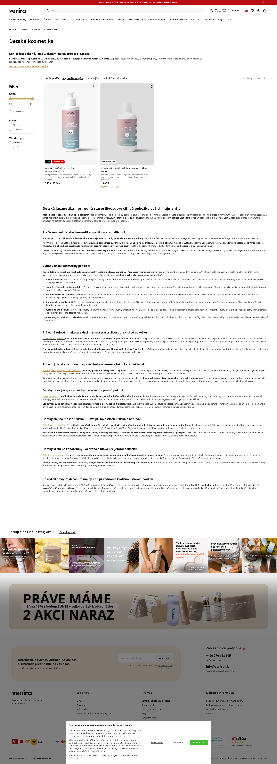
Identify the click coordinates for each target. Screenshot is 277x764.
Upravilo (258, 758)
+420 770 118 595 (222, 9)
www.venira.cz (20, 758)
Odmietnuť (178, 742)
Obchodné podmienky (217, 709)
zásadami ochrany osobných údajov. (165, 667)
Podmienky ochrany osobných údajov (224, 705)
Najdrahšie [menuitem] (108, 78)
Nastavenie (157, 742)
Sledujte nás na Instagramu (31, 532)
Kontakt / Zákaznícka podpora (155, 700)
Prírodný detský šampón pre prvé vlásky (62, 370)
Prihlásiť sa (258, 10)
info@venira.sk (217, 666)
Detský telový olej (51, 396)
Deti (15, 147)
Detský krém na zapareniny (56, 455)
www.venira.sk (43, 758)
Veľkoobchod (83, 709)
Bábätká (17, 142)
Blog (143, 713)
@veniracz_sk (67, 532)
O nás (79, 700)
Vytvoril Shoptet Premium (234, 758)
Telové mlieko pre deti (53, 338)
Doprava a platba (149, 705)
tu (78, 758)
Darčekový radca (149, 717)
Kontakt (236, 10)
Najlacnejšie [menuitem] (92, 78)
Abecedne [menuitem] (122, 78)
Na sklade (18, 111)
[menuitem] (18, 19)
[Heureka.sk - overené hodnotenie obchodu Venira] (212, 742)
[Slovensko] (246, 10)
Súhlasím (200, 742)
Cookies (210, 713)
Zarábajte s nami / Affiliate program (94, 713)
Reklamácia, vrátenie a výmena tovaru (224, 700)
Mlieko (17, 125)
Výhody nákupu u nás (151, 709)
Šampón (17, 129)
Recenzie (81, 705)
